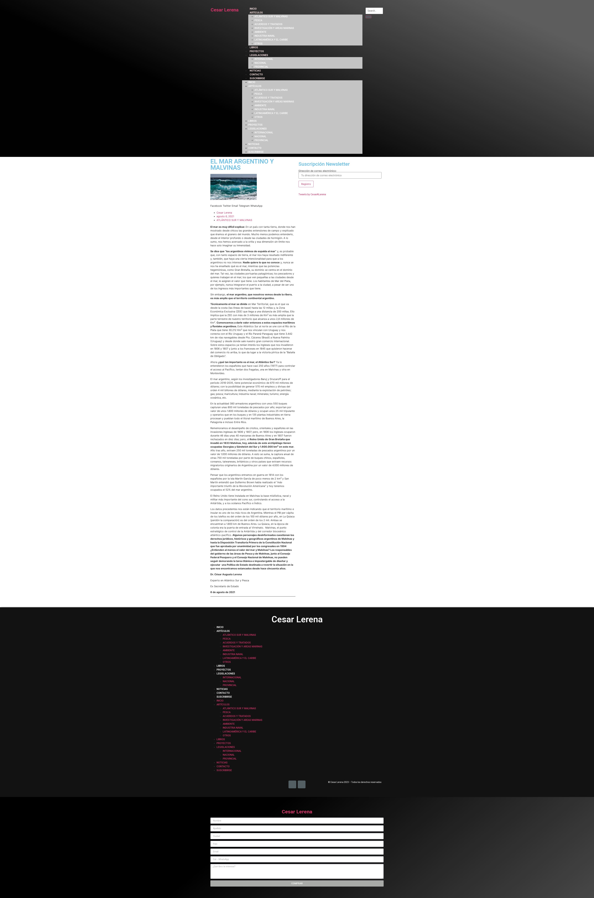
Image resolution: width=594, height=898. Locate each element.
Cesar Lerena (225, 10)
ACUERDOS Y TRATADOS (268, 24)
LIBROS (254, 47)
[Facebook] (292, 784)
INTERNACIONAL (263, 59)
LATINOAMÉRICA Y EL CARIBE (271, 39)
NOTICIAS (255, 70)
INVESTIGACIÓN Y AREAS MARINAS (274, 28)
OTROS (258, 43)
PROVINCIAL (261, 66)
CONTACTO (256, 74)
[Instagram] (302, 784)
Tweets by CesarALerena (312, 194)
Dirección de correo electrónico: (317, 171)
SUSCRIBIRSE (257, 78)
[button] (216, 206)
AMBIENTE (260, 31)
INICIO (253, 8)
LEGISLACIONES (259, 55)
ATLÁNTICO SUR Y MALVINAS (271, 16)
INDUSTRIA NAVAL (264, 35)
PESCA (258, 20)
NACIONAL (260, 62)
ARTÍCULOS (256, 12)
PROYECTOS (257, 51)
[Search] (368, 16)
